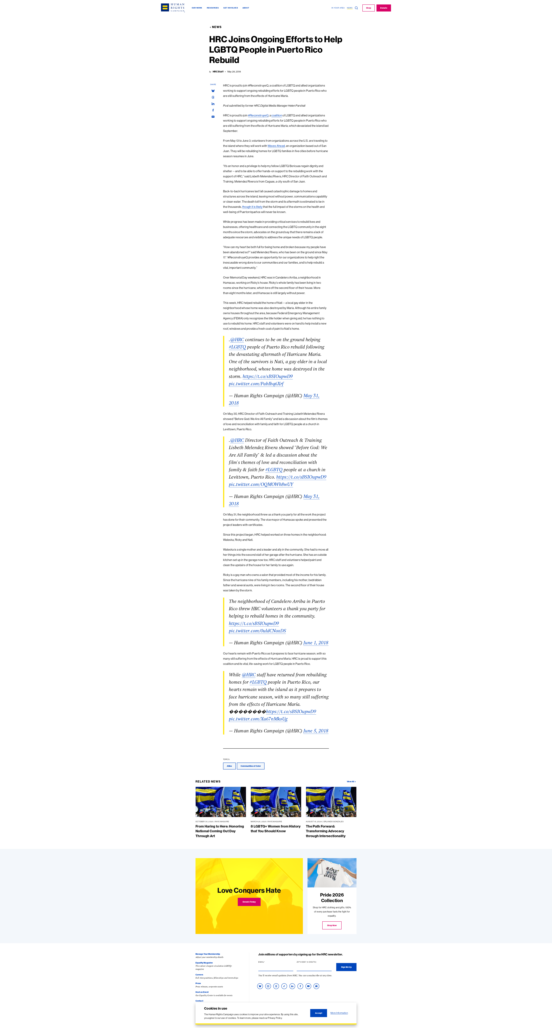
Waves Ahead (276, 146)
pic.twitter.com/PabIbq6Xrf (256, 384)
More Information (339, 1012)
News (217, 27)
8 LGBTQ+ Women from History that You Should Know (276, 828)
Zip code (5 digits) (312, 962)
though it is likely (252, 207)
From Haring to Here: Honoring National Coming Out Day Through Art (219, 831)
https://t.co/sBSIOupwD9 (268, 376)
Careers (199, 974)
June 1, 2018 (315, 643)
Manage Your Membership (207, 954)
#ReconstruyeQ (258, 115)
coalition (276, 115)
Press (198, 983)
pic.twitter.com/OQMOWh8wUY (261, 484)
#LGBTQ (237, 347)
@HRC (237, 339)
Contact (199, 1001)
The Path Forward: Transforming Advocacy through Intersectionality (326, 831)
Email (267, 962)
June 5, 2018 (315, 731)
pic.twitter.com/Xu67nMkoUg (258, 719)
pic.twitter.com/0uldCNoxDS (257, 631)
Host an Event (202, 992)
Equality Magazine (204, 962)
